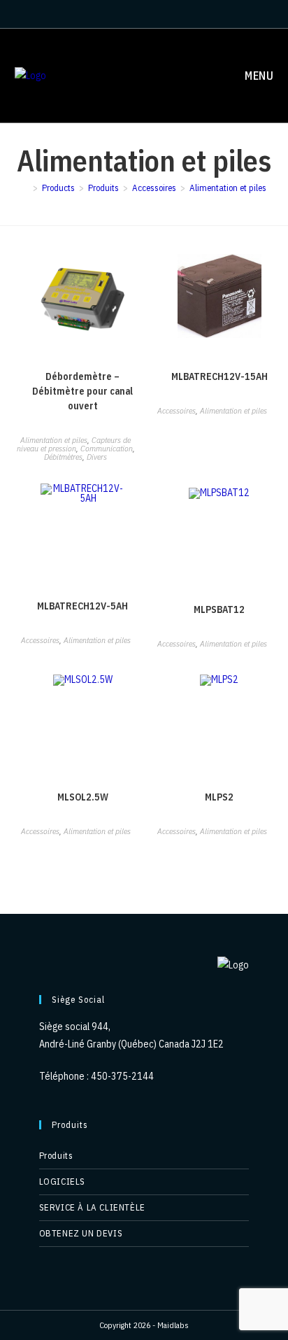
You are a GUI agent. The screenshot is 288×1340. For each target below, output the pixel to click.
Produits (56, 1156)
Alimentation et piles (227, 188)
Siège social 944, (74, 1026)
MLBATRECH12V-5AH (82, 606)
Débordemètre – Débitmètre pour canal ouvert (82, 391)
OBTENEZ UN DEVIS (81, 1233)
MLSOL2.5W (82, 797)
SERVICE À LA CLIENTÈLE (92, 1207)
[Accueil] (25, 188)
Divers (97, 456)
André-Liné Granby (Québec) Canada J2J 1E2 (131, 1044)
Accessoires (176, 410)
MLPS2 (219, 797)
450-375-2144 (122, 1076)
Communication (106, 448)
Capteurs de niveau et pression (74, 444)
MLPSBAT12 (219, 609)
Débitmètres (63, 456)
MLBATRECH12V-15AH (219, 376)
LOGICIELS (62, 1181)
